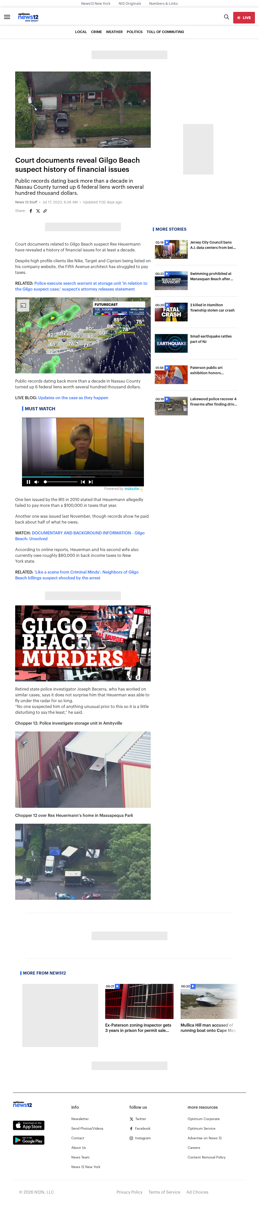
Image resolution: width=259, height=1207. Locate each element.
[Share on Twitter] (38, 211)
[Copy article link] (45, 211)
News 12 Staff (26, 202)
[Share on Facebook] (31, 211)
